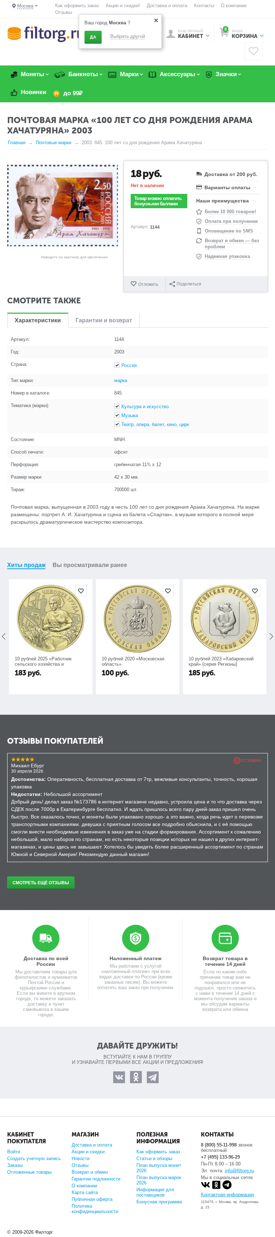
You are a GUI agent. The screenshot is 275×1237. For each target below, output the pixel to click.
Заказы (15, 1165)
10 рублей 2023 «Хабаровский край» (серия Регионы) (221, 661)
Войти (13, 1151)
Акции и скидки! (123, 5)
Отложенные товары (29, 1172)
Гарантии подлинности (96, 1179)
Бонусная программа (159, 1201)
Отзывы (63, 12)
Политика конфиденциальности (95, 1208)
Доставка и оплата (167, 5)
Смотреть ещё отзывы (41, 882)
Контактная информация (227, 1194)
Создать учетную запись (34, 1158)
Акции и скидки (88, 1151)
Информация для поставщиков (155, 1192)
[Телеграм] (227, 1187)
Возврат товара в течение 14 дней (225, 961)
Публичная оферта (92, 1199)
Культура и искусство (145, 406)
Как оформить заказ (77, 5)
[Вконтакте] (205, 1187)
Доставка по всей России (46, 961)
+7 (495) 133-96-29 (220, 1157)
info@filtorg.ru (239, 1170)
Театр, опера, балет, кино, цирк (155, 424)
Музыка (129, 415)
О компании (233, 5)
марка (120, 380)
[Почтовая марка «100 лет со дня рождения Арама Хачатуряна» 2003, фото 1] (62, 205)
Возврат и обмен (90, 1172)
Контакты (204, 5)
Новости (81, 1158)
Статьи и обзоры (154, 1158)
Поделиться (189, 284)
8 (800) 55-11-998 (219, 1145)
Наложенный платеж (135, 958)
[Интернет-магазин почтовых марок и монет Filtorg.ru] (45, 33)
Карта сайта (85, 1192)
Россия (129, 365)
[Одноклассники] (216, 1187)
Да (93, 37)
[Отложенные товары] (253, 51)
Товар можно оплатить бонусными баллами (158, 201)
